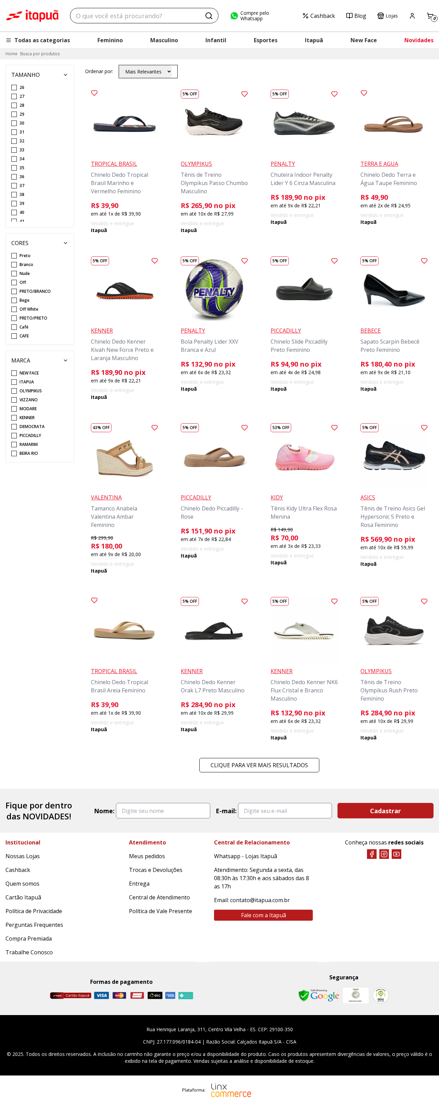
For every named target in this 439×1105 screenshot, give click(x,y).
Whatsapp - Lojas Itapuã (245, 856)
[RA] (380, 995)
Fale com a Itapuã (263, 915)
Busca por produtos (40, 54)
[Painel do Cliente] (412, 15)
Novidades (419, 40)
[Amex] (170, 995)
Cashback (322, 16)
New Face (364, 40)
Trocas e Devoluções (155, 870)
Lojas (391, 15)
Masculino (164, 40)
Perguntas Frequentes (34, 925)
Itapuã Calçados (32, 16)
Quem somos (22, 883)
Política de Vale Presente (160, 911)
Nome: (104, 811)
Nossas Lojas (22, 856)
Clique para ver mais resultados (259, 765)
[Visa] (101, 995)
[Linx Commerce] (231, 1090)
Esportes (265, 40)
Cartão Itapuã (23, 897)
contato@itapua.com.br (260, 900)
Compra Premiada (28, 938)
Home (11, 54)
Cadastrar (385, 811)
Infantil (215, 40)
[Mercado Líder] (355, 995)
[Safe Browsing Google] (318, 995)
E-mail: (226, 811)
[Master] (119, 995)
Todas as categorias (42, 40)
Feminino (110, 40)
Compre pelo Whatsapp (254, 15)
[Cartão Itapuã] (70, 995)
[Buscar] (209, 16)
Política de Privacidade (33, 911)
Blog (360, 16)
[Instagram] (384, 854)
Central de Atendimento (159, 897)
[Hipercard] (137, 995)
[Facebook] (372, 854)
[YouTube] (396, 854)
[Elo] (155, 995)
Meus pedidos (147, 856)
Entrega (139, 883)
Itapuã (314, 40)
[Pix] (185, 995)
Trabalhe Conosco (29, 952)
